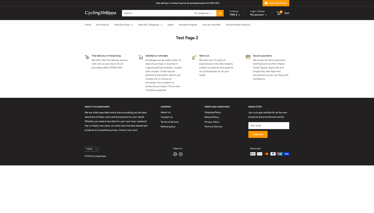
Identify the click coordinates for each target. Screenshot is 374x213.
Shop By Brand (122, 24)
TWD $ (89, 149)
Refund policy (168, 126)
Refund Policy (212, 117)
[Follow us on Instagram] (181, 154)
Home (88, 24)
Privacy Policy (212, 121)
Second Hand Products (238, 24)
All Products (102, 24)
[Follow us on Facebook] (175, 154)
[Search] (220, 13)
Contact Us (167, 117)
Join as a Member (211, 24)
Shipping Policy (213, 112)
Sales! (170, 24)
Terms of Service (170, 121)
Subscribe (258, 134)
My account (257, 14)
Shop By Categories (148, 24)
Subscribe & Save (278, 3)
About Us (165, 112)
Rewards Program (188, 24)
